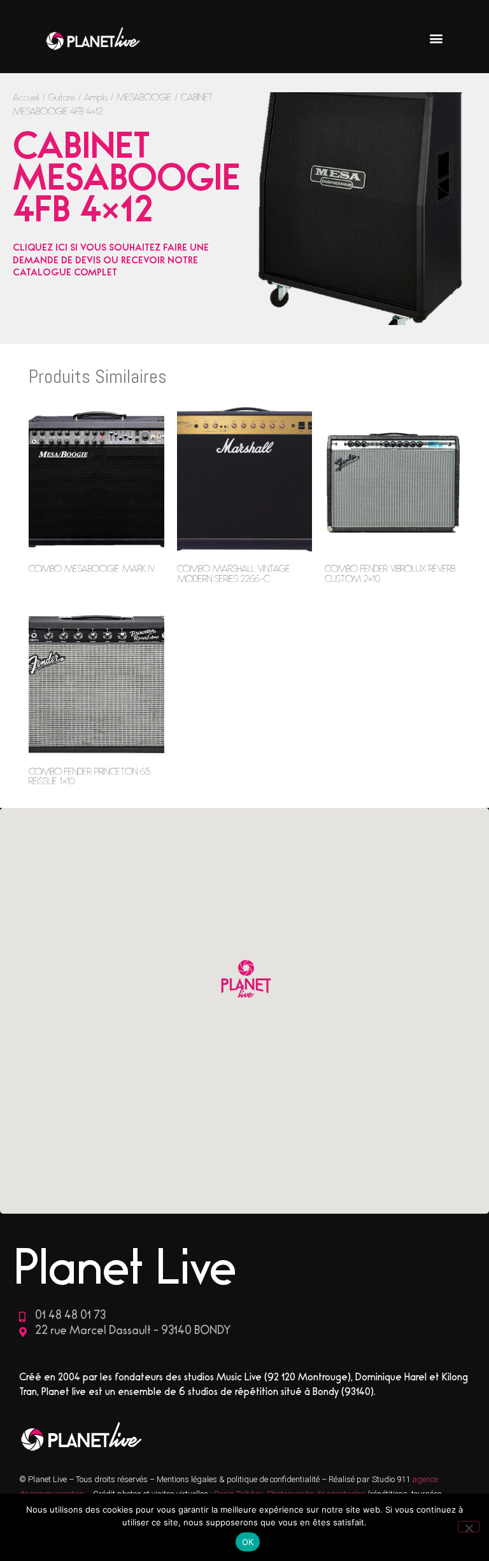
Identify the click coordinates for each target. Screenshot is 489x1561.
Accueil (26, 99)
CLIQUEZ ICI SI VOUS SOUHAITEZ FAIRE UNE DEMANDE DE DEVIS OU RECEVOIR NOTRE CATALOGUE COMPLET (111, 261)
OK (248, 1542)
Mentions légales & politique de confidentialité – (243, 1479)
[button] (435, 38)
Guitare (61, 99)
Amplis (96, 99)
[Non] (468, 1526)
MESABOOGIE (144, 99)
